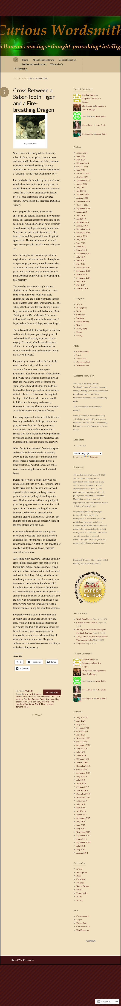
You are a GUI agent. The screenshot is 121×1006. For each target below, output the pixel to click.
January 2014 (82, 288)
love (52, 701)
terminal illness (22, 706)
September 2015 (83, 270)
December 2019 (83, 201)
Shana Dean (87, 125)
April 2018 (81, 246)
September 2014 (83, 277)
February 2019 (82, 222)
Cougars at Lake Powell (86, 622)
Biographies (81, 307)
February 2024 (82, 163)
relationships (22, 704)
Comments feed (83, 362)
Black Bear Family (84, 619)
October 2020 (82, 177)
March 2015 (81, 274)
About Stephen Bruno (43, 59)
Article (79, 304)
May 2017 (80, 263)
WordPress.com (82, 365)
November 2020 (83, 173)
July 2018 (80, 239)
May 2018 (80, 243)
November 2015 (83, 267)
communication (44, 696)
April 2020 (81, 191)
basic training (35, 694)
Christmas (80, 314)
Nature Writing (82, 321)
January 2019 (82, 225)
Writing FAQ (56, 64)
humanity (37, 701)
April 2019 (81, 218)
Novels (79, 325)
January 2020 (82, 197)
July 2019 (80, 215)
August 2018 (81, 236)
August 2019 (81, 211)
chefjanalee (87, 106)
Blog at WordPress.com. (23, 960)
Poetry (79, 332)
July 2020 (80, 187)
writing (79, 335)
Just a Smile (100, 116)
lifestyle (45, 701)
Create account (82, 351)
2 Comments (52, 692)
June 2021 (80, 170)
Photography (20, 68)
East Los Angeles (31, 699)
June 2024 (80, 156)
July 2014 (80, 281)
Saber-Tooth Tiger (37, 704)
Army (25, 694)
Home (25, 59)
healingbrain (87, 133)
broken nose (21, 696)
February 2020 (82, 194)
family (42, 699)
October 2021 (82, 166)
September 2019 (83, 208)
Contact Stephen (67, 59)
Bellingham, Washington (34, 64)
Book (78, 311)
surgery (49, 704)
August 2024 (81, 152)
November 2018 (83, 232)
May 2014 (80, 284)
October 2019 (82, 204)
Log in (79, 355)
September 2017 (83, 253)
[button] (90, 587)
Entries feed (81, 358)
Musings (29, 691)
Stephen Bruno (88, 94)
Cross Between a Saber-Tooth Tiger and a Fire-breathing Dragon (34, 100)
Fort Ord (27, 701)
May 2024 (80, 159)
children (32, 696)
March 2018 (81, 250)
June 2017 (80, 260)
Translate (94, 456)
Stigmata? (80, 643)
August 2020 (81, 184)
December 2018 (83, 229)
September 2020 (83, 180)
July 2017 (80, 257)
